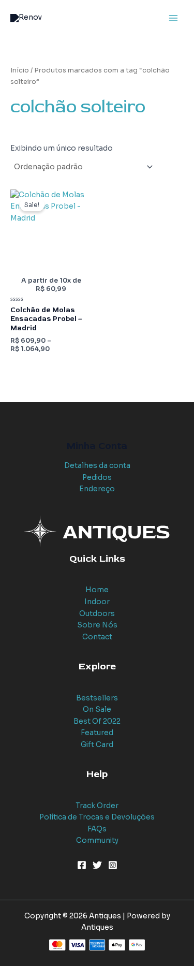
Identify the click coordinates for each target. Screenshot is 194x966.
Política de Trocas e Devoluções (97, 817)
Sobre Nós (97, 625)
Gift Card (97, 744)
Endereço (97, 489)
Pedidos (97, 477)
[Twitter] (97, 865)
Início (19, 70)
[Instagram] (112, 865)
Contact (97, 637)
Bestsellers (97, 698)
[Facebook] (81, 865)
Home (97, 590)
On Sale (97, 709)
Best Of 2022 (97, 721)
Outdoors (97, 613)
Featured (97, 732)
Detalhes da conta (97, 465)
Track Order (97, 805)
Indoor (97, 601)
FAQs (97, 829)
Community (97, 840)
